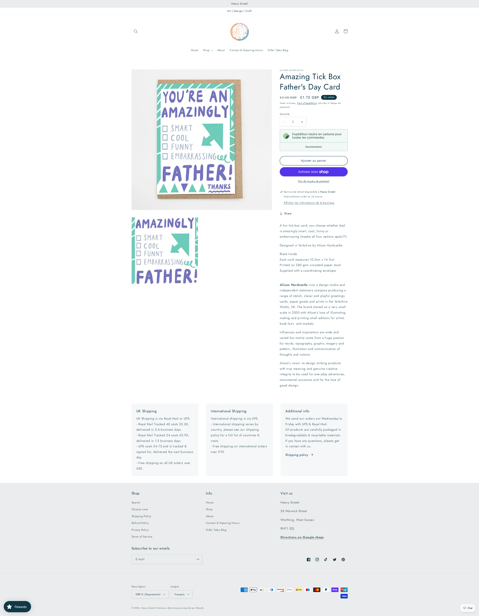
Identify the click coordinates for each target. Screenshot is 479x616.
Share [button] (288, 214)
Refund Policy (140, 523)
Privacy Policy (140, 530)
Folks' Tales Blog (216, 530)
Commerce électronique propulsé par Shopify (180, 607)
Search (136, 502)
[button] (136, 31)
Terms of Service (142, 537)
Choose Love (140, 509)
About (210, 516)
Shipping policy (296, 455)
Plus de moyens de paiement (313, 181)
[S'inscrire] (197, 559)
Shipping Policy (141, 516)
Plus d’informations (313, 147)
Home (210, 502)
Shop (209, 509)
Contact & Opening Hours (223, 523)
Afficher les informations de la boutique (309, 203)
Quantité (284, 114)
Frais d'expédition (307, 103)
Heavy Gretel (148, 607)
